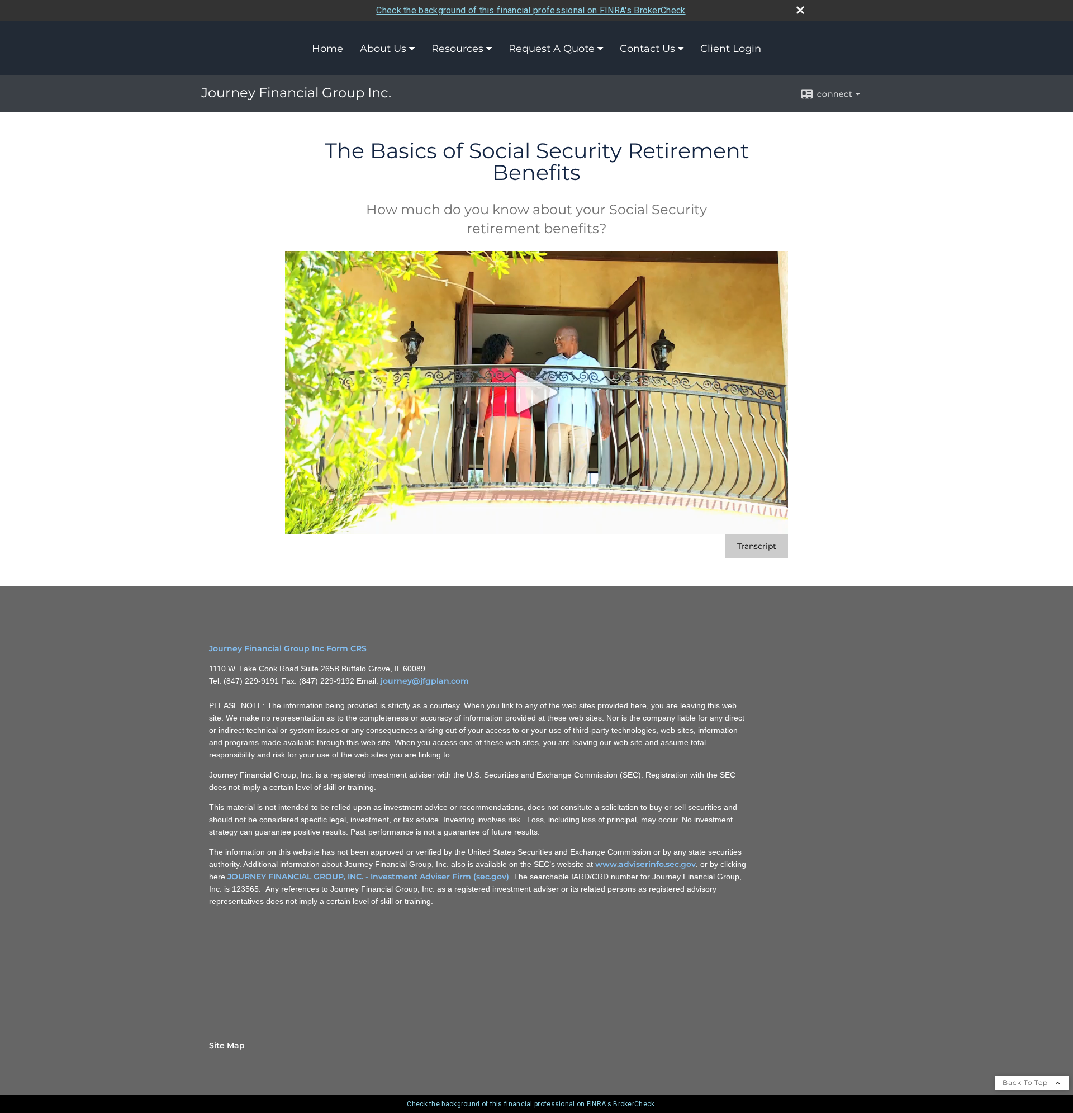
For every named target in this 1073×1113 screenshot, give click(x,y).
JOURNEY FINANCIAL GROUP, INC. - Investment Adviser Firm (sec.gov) (368, 877)
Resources (457, 48)
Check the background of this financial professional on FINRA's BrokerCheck (530, 10)
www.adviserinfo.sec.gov (645, 864)
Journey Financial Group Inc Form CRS (288, 648)
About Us (383, 48)
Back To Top (1026, 1082)
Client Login (730, 48)
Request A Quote (552, 48)
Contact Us (647, 48)
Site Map (227, 1045)
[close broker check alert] (800, 10)
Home (327, 48)
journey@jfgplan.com (425, 681)
